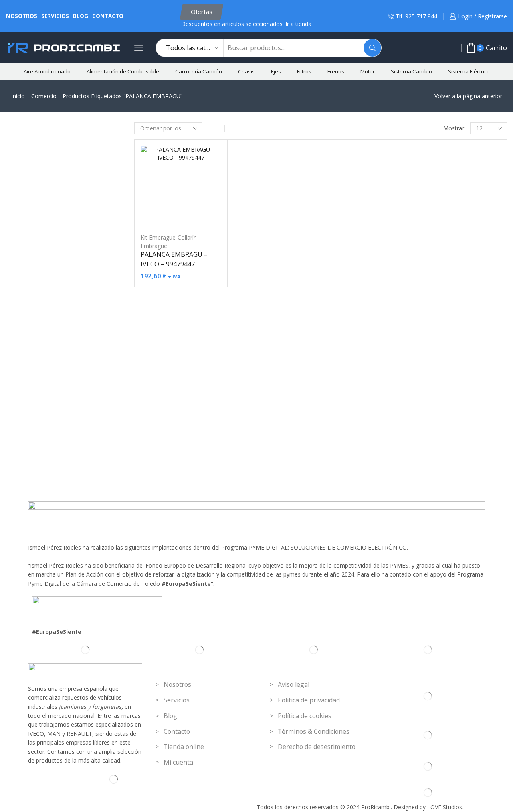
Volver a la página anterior (468, 96)
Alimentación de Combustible (123, 71)
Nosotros (21, 16)
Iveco (408, 455)
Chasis (246, 71)
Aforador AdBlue (420, 280)
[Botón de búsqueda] (372, 48)
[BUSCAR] (500, 149)
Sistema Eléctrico (469, 71)
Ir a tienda (298, 24)
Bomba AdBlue (418, 292)
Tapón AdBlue (417, 330)
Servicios (55, 16)
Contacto (107, 16)
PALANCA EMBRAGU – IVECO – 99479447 (174, 259)
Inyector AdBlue (419, 317)
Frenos (335, 71)
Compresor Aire (419, 229)
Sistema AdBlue (415, 268)
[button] (201, 12)
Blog (80, 16)
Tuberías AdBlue (420, 342)
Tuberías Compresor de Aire (435, 242)
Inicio (18, 96)
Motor (367, 71)
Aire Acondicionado (47, 71)
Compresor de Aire (419, 217)
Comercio (44, 96)
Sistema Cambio (411, 71)
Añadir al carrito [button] (181, 213)
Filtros (304, 71)
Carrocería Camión (198, 71)
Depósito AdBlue (421, 305)
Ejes (276, 71)
